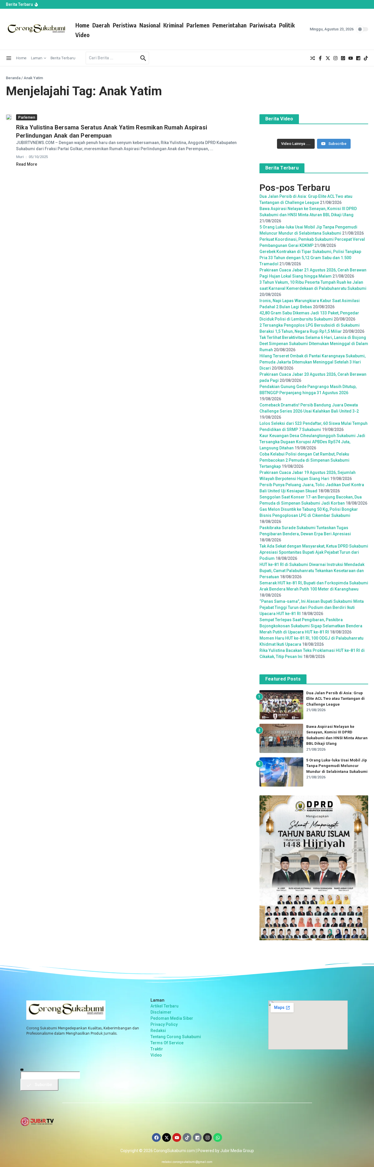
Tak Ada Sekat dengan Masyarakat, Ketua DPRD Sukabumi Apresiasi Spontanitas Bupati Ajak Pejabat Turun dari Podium (313, 552)
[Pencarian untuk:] (112, 58)
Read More (26, 164)
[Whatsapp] (217, 1137)
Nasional (149, 25)
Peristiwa (124, 25)
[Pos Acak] (312, 58)
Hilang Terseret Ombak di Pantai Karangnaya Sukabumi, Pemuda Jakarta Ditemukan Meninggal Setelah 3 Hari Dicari (312, 362)
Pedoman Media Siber (171, 1018)
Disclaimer (161, 1012)
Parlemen (197, 25)
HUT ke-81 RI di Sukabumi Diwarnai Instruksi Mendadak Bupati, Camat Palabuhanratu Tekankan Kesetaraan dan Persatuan (311, 570)
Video (82, 34)
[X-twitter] (166, 1137)
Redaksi (158, 1030)
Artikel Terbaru (164, 1006)
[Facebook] (156, 1137)
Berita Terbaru (63, 58)
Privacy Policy (164, 1024)
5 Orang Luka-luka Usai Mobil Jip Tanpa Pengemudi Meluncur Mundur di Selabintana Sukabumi (337, 766)
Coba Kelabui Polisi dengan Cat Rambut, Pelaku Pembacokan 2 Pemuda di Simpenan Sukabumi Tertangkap (304, 460)
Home (82, 25)
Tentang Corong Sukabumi (175, 1036)
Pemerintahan (229, 25)
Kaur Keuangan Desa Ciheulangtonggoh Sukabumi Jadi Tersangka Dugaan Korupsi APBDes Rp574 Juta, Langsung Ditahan (312, 441)
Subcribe (43, 1084)
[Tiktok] (187, 1137)
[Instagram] (207, 1137)
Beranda (13, 78)
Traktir (156, 1049)
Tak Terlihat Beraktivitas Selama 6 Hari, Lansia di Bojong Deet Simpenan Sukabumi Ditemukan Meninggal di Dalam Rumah (313, 343)
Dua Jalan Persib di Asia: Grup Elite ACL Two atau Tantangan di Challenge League (335, 699)
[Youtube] (176, 1137)
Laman (36, 58)
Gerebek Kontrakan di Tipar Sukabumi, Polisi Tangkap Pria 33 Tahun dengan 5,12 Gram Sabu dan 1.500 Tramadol (310, 257)
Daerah (101, 25)
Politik (287, 25)
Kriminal (173, 25)
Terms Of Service (166, 1042)
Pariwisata (263, 25)
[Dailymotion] (197, 1137)
